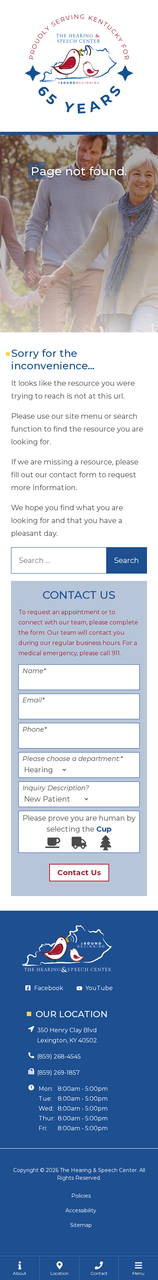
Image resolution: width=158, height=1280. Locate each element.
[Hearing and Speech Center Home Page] (79, 66)
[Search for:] (69, 560)
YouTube (99, 988)
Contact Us (79, 872)
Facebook (48, 988)
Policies (81, 1196)
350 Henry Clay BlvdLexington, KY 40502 (67, 1035)
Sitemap (81, 1225)
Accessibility (80, 1210)
